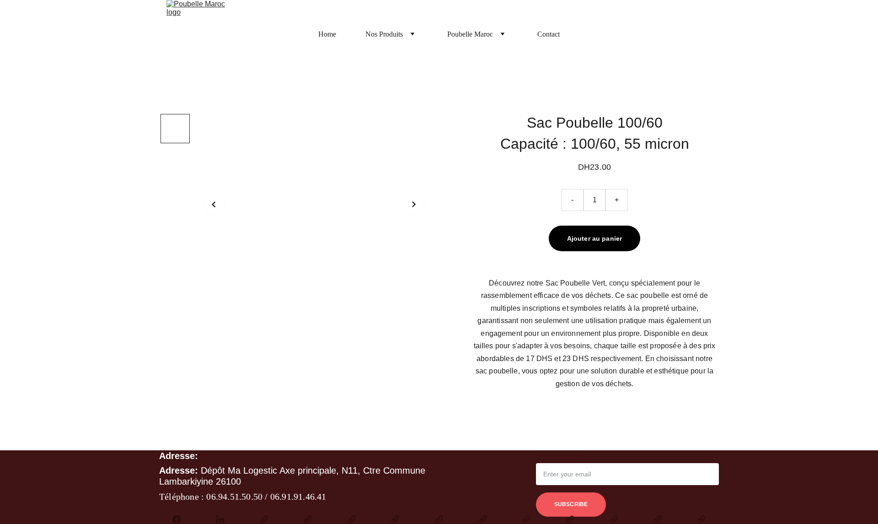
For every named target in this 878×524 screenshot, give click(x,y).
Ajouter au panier (594, 238)
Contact (548, 34)
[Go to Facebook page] (181, 519)
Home (327, 34)
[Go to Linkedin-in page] (225, 519)
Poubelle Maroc (470, 34)
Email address (560, 456)
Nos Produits (384, 34)
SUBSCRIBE (571, 504)
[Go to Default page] (268, 519)
